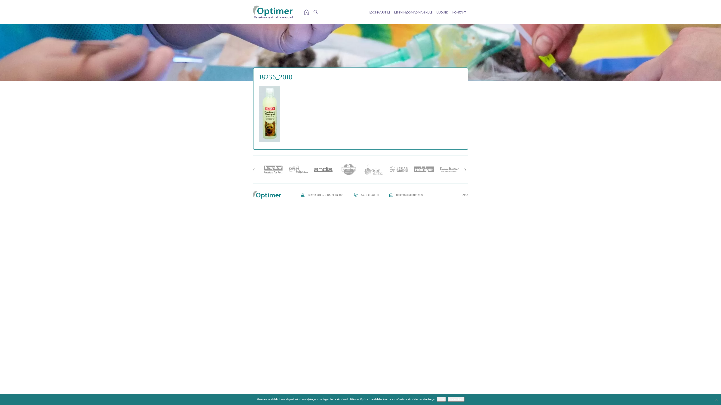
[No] (716, 399)
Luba (441, 399)
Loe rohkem (456, 399)
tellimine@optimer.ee (409, 194)
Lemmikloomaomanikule (413, 12)
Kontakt (459, 12)
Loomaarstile (379, 12)
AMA (465, 194)
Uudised (442, 12)
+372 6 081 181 (369, 194)
